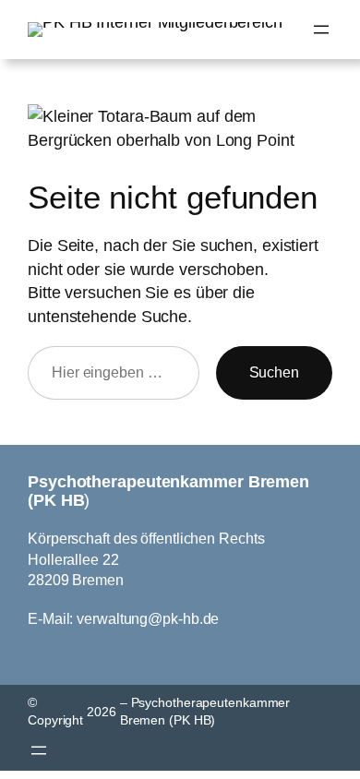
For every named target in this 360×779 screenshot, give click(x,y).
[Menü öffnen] (321, 29)
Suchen (274, 372)
